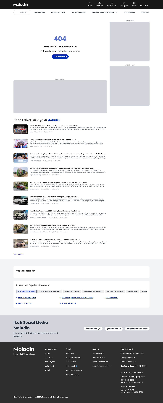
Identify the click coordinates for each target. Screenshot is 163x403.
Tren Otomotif (129, 12)
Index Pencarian (72, 374)
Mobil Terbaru (112, 298)
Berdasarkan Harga (72, 291)
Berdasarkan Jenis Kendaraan (49, 291)
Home (47, 353)
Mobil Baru (146, 291)
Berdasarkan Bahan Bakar (93, 291)
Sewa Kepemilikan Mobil (101, 366)
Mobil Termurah (25, 303)
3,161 (20, 254)
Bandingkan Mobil (73, 357)
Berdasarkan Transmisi (115, 291)
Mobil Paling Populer (27, 298)
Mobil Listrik (70, 366)
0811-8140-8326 (127, 380)
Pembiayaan (50, 362)
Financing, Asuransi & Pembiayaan (104, 12)
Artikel (47, 370)
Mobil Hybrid (71, 362)
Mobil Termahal (69, 303)
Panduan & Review (58, 12)
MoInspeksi (49, 366)
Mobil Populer (132, 291)
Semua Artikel (39, 12)
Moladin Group (29, 354)
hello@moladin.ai (128, 357)
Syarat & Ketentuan (100, 362)
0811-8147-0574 (127, 390)
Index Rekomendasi (74, 370)
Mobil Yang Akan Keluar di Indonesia (77, 298)
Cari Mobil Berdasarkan (26, 291)
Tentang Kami (97, 353)
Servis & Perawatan (78, 12)
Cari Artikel (23, 12)
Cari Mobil (49, 357)
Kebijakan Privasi (98, 357)
